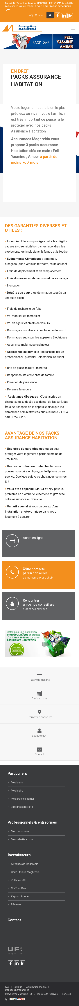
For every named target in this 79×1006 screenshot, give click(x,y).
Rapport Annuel (19, 896)
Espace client (50, 15)
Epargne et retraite (21, 806)
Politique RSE (18, 880)
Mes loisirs (16, 790)
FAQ (30, 15)
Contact (39, 15)
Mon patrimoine (19, 831)
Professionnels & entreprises (32, 822)
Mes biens (16, 782)
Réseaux (15, 904)
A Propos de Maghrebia (24, 863)
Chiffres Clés (18, 888)
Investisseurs (19, 855)
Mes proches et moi (22, 798)
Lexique (18, 987)
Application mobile (36, 987)
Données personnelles (17, 989)
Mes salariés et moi (21, 839)
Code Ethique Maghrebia (25, 872)
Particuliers (17, 773)
